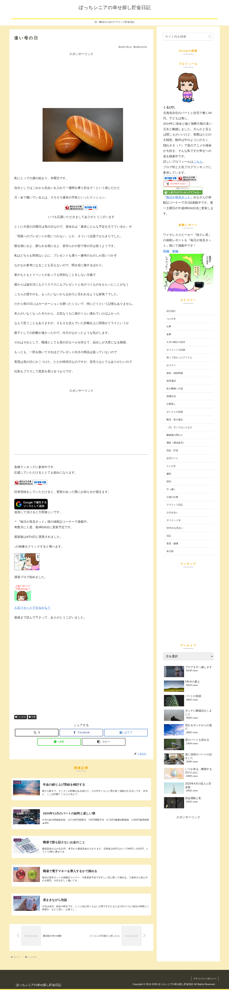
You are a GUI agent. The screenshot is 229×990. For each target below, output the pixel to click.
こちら (197, 161)
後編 (175, 251)
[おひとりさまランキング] (74, 207)
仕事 (34, 717)
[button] (103, 742)
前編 (166, 251)
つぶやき (22, 717)
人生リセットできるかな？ (32, 607)
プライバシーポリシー (205, 978)
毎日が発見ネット (178, 197)
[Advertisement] (81, 80)
